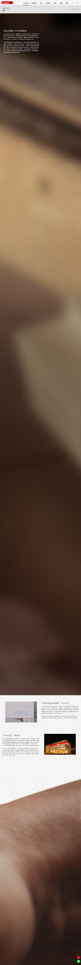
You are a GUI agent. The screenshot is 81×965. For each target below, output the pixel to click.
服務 (61, 3)
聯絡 (67, 3)
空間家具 (34, 3)
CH (73, 3)
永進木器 (26, 3)
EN (74, 3)
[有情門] (7, 2)
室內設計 (48, 3)
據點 (55, 3)
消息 (41, 3)
